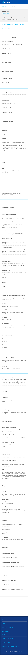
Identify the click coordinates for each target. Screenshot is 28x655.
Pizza (9, 32)
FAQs (3, 623)
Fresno (8, 6)
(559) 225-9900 (7, 14)
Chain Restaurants (7, 635)
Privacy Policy (6, 642)
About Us (4, 620)
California (4, 6)
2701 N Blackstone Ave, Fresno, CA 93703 (13, 24)
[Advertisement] (14, 606)
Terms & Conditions (8, 638)
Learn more (15, 17)
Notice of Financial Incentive (10, 646)
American (4, 32)
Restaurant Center (7, 627)
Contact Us (5, 631)
